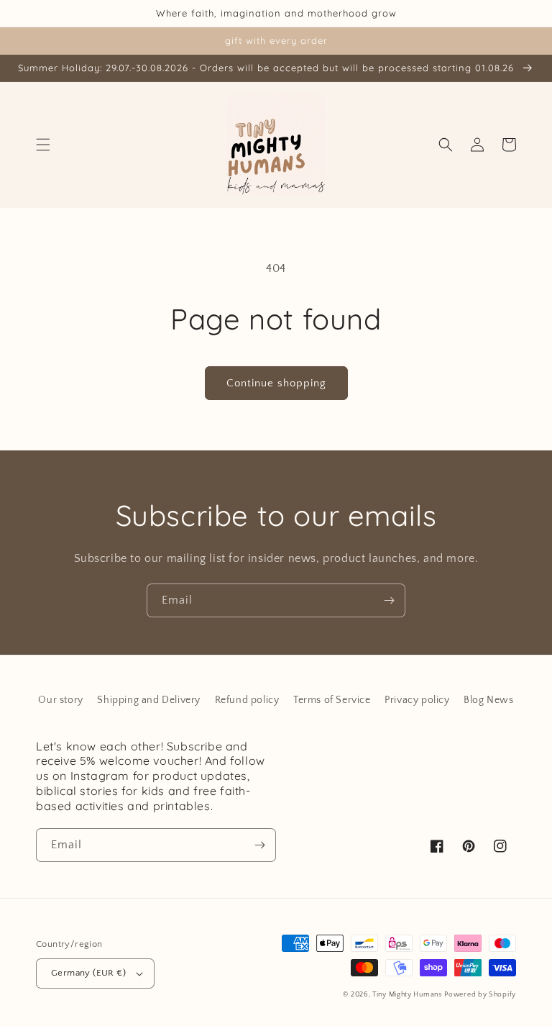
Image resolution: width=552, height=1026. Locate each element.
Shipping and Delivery (149, 700)
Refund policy (247, 700)
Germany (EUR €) (88, 973)
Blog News (488, 700)
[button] (43, 144)
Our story (60, 700)
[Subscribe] (389, 600)
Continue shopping (276, 383)
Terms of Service (332, 700)
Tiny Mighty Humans (407, 995)
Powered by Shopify (480, 995)
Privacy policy (417, 700)
